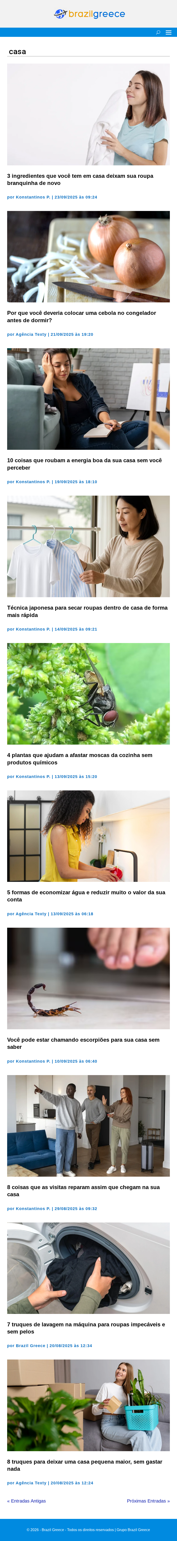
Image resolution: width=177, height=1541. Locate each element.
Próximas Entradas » (148, 1500)
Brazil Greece (30, 1345)
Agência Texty (31, 334)
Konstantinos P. (33, 197)
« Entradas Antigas (26, 1500)
